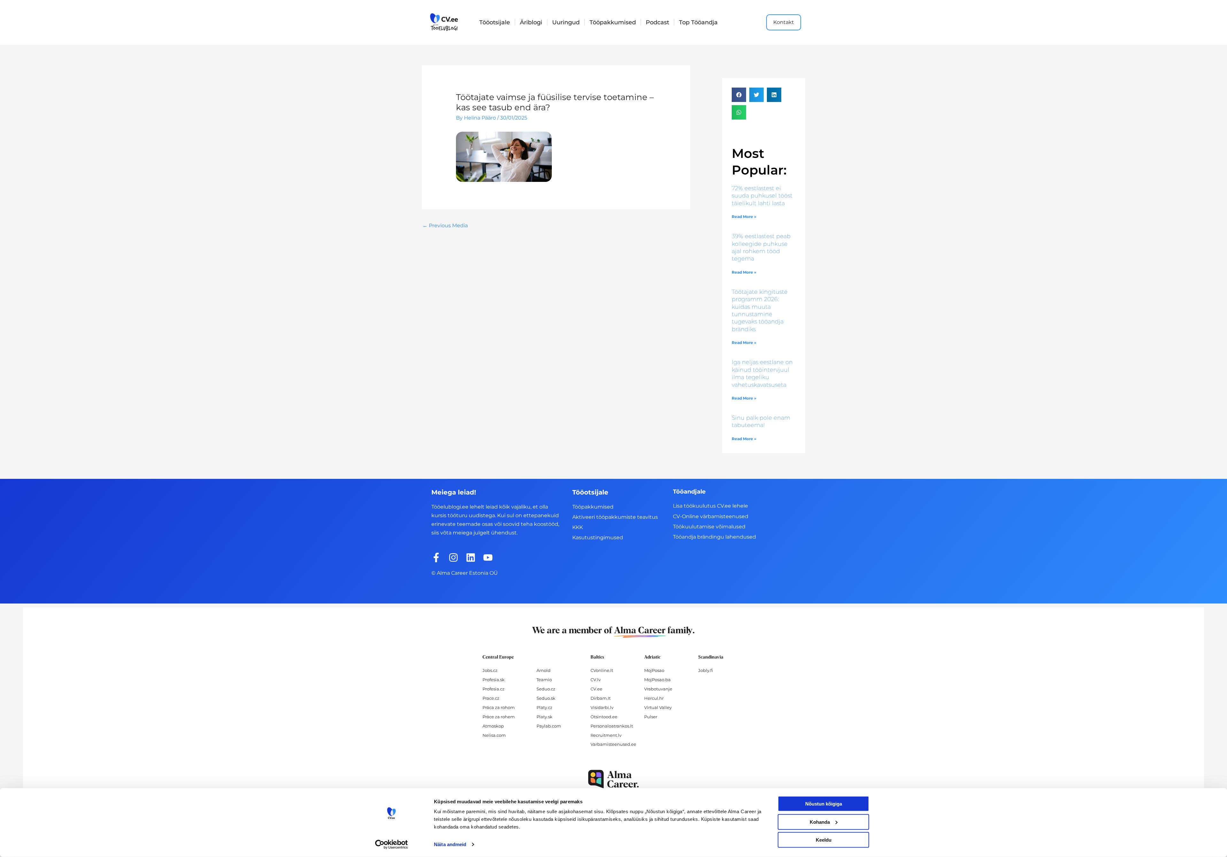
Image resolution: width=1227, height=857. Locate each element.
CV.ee (596, 688)
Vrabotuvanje (658, 688)
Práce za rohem (498, 716)
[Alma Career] (613, 779)
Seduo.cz (545, 688)
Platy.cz (544, 707)
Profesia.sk (493, 679)
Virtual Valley (658, 707)
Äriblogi (531, 22)
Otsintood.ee (603, 716)
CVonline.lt (601, 670)
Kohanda (820, 821)
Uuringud (566, 22)
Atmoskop (493, 725)
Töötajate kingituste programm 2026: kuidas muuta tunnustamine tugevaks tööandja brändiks (760, 310)
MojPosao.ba (657, 679)
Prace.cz (490, 698)
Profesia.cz (493, 688)
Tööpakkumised (613, 22)
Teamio (544, 679)
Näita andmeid (450, 844)
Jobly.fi (705, 670)
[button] (739, 95)
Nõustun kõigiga (823, 803)
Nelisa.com (494, 735)
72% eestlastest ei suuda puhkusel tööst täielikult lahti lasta (762, 196)
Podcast (657, 22)
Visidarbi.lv (602, 707)
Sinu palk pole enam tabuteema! (761, 421)
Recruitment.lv (605, 735)
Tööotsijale (494, 22)
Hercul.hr (654, 698)
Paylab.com (548, 725)
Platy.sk (544, 716)
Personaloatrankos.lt (611, 725)
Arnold (543, 670)
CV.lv (595, 679)
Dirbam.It (600, 698)
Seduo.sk (545, 698)
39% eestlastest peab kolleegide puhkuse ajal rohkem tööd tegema (761, 247)
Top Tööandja (698, 22)
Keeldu (823, 840)
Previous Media (445, 225)
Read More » (744, 216)
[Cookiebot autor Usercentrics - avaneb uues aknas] (392, 844)
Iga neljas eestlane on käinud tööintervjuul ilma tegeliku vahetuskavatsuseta (762, 373)
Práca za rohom (498, 707)
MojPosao (654, 670)
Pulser (650, 716)
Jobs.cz (490, 670)
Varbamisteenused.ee (613, 744)
